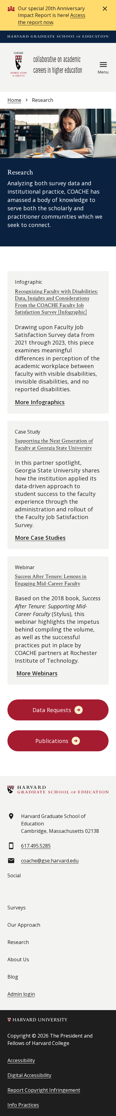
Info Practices (23, 1104)
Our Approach (23, 924)
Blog (12, 976)
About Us (18, 959)
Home (14, 100)
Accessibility (21, 1060)
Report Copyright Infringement (43, 1090)
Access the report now (51, 18)
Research (18, 942)
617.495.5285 (36, 845)
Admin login (21, 994)
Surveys (16, 907)
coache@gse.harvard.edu (50, 860)
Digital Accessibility (29, 1075)
